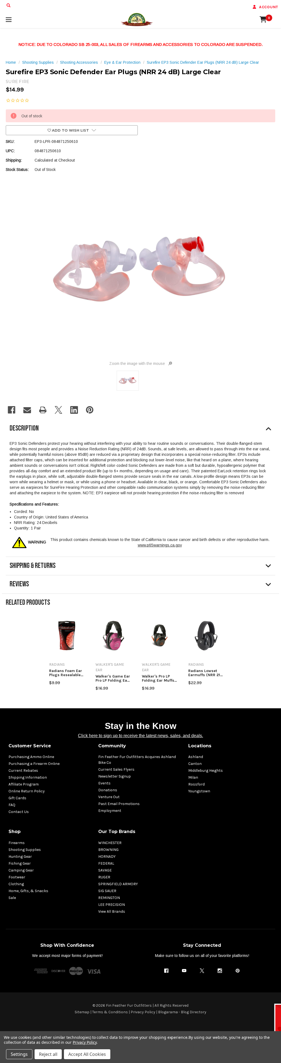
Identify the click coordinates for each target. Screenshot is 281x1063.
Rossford (196, 784)
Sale (12, 897)
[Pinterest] (89, 410)
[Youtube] (184, 971)
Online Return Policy (27, 791)
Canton (195, 763)
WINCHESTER (110, 842)
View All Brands (111, 911)
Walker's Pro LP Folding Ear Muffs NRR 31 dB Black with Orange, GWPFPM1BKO (158, 678)
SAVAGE (105, 870)
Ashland (195, 756)
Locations (199, 745)
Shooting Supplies (25, 849)
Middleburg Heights (205, 770)
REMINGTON (109, 897)
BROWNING (108, 849)
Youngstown (199, 791)
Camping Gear (21, 870)
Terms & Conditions (110, 1012)
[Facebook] (11, 410)
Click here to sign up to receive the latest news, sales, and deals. (140, 735)
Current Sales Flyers (116, 769)
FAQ (12, 805)
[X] (58, 410)
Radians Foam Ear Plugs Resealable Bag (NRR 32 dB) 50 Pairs (65, 673)
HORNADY (107, 856)
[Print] (43, 410)
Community (112, 745)
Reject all (48, 1054)
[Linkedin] (74, 410)
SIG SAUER (107, 891)
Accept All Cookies (87, 1054)
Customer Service (30, 745)
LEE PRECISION (111, 904)
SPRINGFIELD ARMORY (118, 884)
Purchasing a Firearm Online (34, 763)
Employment (109, 810)
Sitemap (82, 1012)
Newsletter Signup (114, 776)
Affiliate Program (24, 784)
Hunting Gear (20, 856)
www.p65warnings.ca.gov (160, 545)
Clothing (16, 884)
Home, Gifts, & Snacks (28, 891)
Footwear (17, 877)
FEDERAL (106, 863)
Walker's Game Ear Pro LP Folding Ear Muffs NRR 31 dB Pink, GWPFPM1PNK (112, 678)
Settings (19, 1054)
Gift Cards (17, 798)
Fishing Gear (20, 863)
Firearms (17, 842)
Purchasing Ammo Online (31, 756)
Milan (193, 777)
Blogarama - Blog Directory (182, 1012)
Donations (107, 790)
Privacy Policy (143, 1012)
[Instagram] (220, 971)
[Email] (27, 410)
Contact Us (19, 811)
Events (104, 783)
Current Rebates (23, 770)
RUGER (104, 877)
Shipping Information (28, 777)
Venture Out (109, 797)
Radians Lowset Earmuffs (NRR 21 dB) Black (204, 673)
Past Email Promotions (119, 803)
